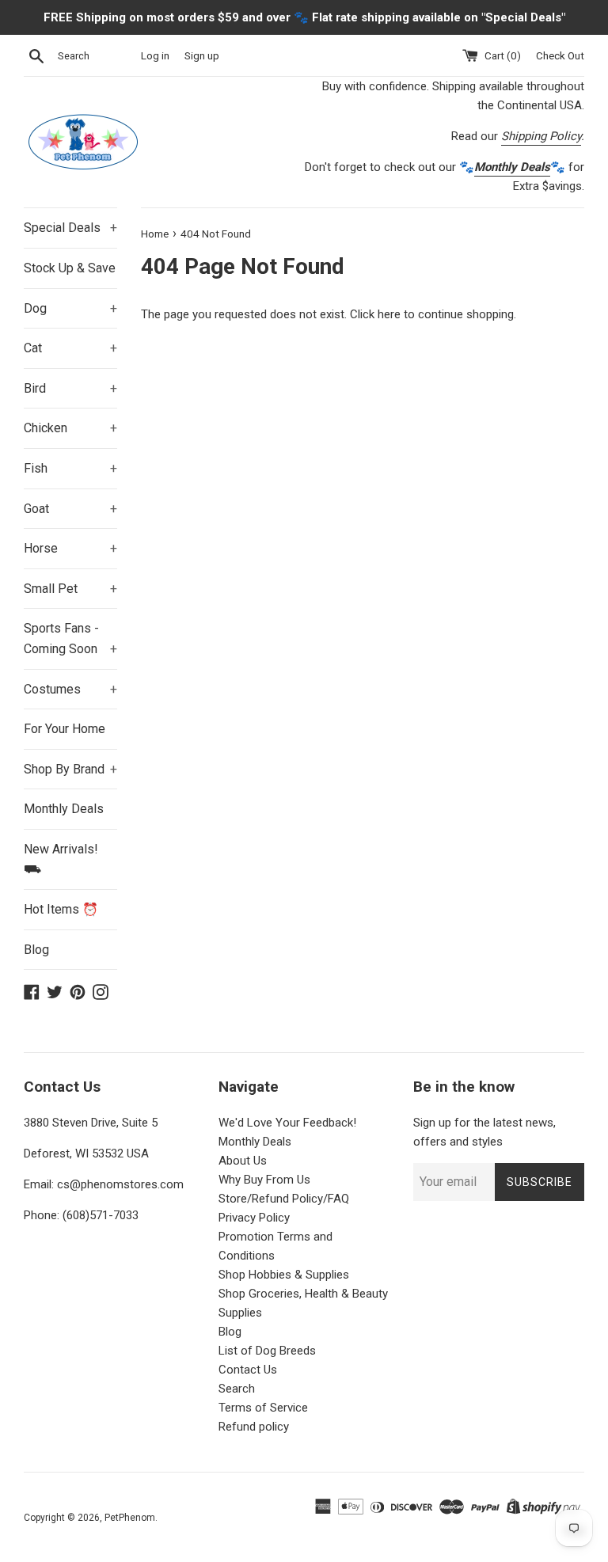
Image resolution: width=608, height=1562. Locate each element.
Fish (70, 468)
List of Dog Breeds (267, 1350)
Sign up (201, 55)
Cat (70, 347)
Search (236, 1388)
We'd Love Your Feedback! (287, 1122)
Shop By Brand (70, 769)
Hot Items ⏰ (61, 909)
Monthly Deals (64, 808)
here (389, 314)
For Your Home (64, 728)
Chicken (70, 427)
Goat (70, 508)
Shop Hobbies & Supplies (283, 1274)
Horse (70, 548)
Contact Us (247, 1369)
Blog (36, 949)
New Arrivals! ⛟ (61, 859)
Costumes (70, 689)
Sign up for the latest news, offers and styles (484, 1132)
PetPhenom (129, 1517)
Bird (70, 388)
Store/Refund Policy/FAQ (283, 1198)
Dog (70, 308)
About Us (242, 1160)
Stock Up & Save (70, 268)
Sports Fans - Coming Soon (70, 638)
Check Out (560, 55)
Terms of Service (263, 1407)
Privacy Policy (254, 1217)
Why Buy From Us (264, 1179)
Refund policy (253, 1426)
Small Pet (70, 588)
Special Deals (70, 227)
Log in (155, 55)
